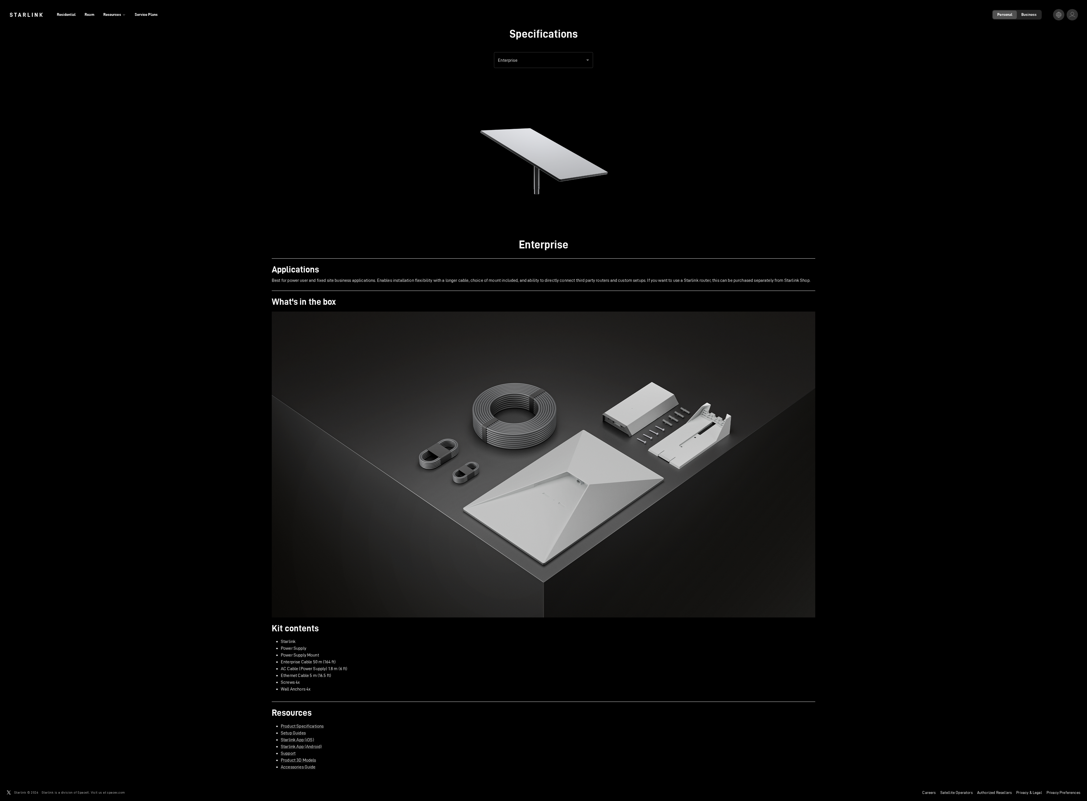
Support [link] (288, 753)
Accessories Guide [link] (298, 766)
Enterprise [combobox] (507, 60)
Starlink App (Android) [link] (301, 746)
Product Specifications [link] (302, 726)
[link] (26, 15)
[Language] (1058, 14)
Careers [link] (929, 792)
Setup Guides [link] (293, 732)
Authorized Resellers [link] (994, 792)
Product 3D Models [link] (298, 760)
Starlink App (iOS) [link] (297, 739)
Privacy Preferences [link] (1063, 792)
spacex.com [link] (116, 792)
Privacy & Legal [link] (1029, 792)
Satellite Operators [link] (956, 792)
